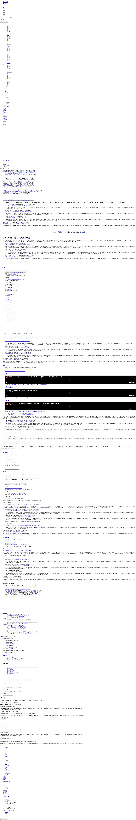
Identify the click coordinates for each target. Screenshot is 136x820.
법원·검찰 (8, 56)
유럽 (7, 69)
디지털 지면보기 (8, 770)
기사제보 (4, 109)
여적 (7, 27)
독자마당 (8, 31)
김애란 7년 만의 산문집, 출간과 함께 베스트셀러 (12, 577)
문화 (3, 9)
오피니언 (4, 3)
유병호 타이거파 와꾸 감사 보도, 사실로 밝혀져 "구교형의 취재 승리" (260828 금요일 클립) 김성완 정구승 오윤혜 (26, 384)
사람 (5, 91)
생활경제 (8, 49)
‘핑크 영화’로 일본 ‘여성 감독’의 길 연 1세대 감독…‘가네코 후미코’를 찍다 (19, 368)
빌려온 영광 (7, 299)
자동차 (8, 48)
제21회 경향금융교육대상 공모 (12, 665)
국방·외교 (8, 37)
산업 (7, 45)
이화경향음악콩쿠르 (10, 669)
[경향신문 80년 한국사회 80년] (10, 543)
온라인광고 (5, 778)
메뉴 (3, 15)
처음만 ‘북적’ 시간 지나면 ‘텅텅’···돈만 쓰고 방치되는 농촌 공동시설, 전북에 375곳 (18, 182)
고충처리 (4, 782)
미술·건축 (8, 81)
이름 (1, 697)
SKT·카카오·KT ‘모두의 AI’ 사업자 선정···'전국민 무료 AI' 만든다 (17, 347)
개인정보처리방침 (8, 800)
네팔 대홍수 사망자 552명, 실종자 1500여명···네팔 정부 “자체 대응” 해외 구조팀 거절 (20, 172)
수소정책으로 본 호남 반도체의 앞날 (11, 284)
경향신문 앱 (5, 115)
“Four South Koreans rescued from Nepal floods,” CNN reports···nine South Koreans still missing (23, 631)
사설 (7, 26)
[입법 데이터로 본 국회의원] (10, 542)
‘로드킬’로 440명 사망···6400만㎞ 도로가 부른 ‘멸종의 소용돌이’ (17, 559)
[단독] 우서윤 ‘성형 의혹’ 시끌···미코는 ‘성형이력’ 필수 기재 (18, 615)
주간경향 (4, 118)
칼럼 (7, 29)
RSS (3, 111)
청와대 (8, 35)
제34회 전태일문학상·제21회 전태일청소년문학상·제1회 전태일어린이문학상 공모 (22, 667)
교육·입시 (8, 57)
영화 (7, 83)
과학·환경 (6, 88)
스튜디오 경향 (7, 102)
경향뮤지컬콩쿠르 (10, 671)
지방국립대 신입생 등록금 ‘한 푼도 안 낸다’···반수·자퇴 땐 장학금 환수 (16, 193)
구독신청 (4, 108)
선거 (7, 39)
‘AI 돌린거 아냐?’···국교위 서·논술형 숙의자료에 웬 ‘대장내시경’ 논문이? (19, 427)
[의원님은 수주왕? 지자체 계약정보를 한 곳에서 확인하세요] (16, 544)
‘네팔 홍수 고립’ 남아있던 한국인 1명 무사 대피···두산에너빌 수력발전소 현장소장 (20, 595)
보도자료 (4, 112)
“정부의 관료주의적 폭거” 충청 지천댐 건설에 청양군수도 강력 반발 (17, 341)
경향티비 (6, 101)
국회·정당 (8, 36)
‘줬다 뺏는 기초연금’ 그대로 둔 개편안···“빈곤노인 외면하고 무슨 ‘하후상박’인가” (18, 414)
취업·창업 (8, 50)
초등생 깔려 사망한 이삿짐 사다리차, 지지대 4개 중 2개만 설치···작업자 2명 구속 (18, 184)
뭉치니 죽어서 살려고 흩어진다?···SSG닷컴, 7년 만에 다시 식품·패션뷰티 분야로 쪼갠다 (19, 189)
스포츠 (6, 86)
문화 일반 (8, 85)
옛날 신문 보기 (7, 773)
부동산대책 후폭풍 (6, 165)
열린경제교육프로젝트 (11, 673)
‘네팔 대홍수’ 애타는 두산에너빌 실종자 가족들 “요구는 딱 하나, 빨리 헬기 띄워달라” (20, 174)
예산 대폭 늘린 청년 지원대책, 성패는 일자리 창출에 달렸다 (17, 269)
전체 (7, 54)
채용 (3, 780)
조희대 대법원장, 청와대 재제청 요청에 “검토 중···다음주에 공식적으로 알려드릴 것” (18, 200)
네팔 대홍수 (5, 166)
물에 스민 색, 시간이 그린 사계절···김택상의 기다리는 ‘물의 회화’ (17, 565)
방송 (7, 84)
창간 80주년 (1, 1)
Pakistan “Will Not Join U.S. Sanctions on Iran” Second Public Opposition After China (21, 633)
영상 (5, 94)
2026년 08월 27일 (8, 309)
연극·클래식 (9, 77)
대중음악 (8, 82)
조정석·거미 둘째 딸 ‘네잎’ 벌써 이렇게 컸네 (15, 617)
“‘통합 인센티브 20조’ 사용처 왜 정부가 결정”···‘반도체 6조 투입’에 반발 (16, 223)
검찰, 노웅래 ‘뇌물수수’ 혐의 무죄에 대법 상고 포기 (14, 250)
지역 (5, 87)
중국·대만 (8, 68)
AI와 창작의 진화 (8, 289)
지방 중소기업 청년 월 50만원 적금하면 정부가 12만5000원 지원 (14, 531)
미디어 (8, 60)
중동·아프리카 (9, 72)
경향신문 (5, 1)
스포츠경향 (5, 117)
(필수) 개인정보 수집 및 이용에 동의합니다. (10, 702)
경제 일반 (8, 51)
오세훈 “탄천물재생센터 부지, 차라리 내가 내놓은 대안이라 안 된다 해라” (16, 238)
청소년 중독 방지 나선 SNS (10, 274)
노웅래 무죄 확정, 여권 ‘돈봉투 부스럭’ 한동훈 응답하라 (17, 623)
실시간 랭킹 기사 (6, 106)
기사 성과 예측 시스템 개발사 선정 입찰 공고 (15, 658)
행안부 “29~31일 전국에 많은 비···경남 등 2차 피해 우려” (15, 217)
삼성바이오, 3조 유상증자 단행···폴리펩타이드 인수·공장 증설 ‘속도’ (18, 211)
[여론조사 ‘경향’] (8, 540)
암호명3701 (8, 648)
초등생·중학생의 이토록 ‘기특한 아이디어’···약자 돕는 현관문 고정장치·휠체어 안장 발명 (21, 510)
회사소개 (4, 776)
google (4, 125)
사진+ (6, 96)
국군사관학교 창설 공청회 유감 (10, 294)
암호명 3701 (7, 103)
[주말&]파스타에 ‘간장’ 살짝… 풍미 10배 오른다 (16, 626)
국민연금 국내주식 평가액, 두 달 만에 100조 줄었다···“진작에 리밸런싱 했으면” (19, 421)
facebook (4, 121)
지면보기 (4, 110)
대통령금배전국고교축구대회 (12, 672)
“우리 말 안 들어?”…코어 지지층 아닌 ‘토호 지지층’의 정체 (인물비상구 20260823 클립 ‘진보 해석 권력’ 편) (24, 411)
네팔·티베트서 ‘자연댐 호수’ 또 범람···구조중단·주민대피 (15, 173)
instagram (4, 124)
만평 (7, 30)
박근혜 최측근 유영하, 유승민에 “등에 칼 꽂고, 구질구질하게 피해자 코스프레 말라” (22, 622)
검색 (3, 13)
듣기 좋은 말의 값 (8, 304)
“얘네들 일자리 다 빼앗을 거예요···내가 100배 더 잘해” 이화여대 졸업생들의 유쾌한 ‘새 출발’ (22, 525)
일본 (7, 67)
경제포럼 (8, 674)
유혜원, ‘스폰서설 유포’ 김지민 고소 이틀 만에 (15, 616)
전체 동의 (3, 698)
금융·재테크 (9, 44)
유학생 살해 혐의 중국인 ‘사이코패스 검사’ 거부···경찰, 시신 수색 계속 (18, 353)
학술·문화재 (9, 78)
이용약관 (6, 799)
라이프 (4, 10)
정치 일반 (8, 40)
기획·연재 (6, 99)
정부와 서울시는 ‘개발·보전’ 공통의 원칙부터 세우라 (14, 279)
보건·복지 (8, 59)
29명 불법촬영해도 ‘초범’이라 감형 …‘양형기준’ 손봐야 (15, 371)
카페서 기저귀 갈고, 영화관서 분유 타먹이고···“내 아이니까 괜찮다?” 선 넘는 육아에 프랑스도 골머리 (21, 504)
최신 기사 (4, 105)
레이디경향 (5, 119)
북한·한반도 (9, 38)
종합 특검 (4, 164)
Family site (4, 784)
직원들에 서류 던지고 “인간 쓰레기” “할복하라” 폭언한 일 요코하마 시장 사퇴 (19, 516)
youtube (4, 122)
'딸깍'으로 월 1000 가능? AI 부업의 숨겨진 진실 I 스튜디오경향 (16, 397)
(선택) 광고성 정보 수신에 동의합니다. (9, 711)
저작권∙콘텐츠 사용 (6, 781)
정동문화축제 (9, 668)
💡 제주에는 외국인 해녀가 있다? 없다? (12, 469)
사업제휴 (4, 779)
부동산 (8, 47)
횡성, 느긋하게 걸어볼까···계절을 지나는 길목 (13, 571)
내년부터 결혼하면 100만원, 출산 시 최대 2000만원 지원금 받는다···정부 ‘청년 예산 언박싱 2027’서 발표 (22, 191)
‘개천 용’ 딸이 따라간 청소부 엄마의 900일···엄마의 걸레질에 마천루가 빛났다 (17, 550)
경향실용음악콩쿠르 (10, 670)
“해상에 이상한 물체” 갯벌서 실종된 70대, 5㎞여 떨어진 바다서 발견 (17, 589)
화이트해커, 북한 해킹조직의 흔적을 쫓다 (12, 436)
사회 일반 (8, 63)
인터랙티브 (7, 97)
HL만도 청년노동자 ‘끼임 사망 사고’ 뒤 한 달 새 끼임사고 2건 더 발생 (18, 244)
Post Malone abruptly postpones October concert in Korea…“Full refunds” (19, 632)
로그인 (4, 12)
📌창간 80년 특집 (6, 160)
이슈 (5, 98)
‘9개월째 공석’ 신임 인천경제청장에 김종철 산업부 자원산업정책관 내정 (17, 359)
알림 (3, 113)
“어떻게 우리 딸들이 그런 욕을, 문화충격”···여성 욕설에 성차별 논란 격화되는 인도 (18, 186)
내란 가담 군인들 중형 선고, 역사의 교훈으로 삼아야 (15, 272)
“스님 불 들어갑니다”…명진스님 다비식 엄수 (13, 488)
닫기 (1, 694)
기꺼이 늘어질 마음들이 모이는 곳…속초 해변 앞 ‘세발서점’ (16, 493)
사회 (3, 7)
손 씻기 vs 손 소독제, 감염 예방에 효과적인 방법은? (16, 628)
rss (5, 816)
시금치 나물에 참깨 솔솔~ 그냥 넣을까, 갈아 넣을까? (16, 627)
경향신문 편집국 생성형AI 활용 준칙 (13, 659)
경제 (3, 41)
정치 (3, 4)
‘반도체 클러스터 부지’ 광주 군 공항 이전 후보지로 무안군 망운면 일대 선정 (17, 334)
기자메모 (8, 28)
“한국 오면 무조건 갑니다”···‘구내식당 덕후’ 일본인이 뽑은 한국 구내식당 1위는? (20, 179)
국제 (3, 8)
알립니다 (5, 655)
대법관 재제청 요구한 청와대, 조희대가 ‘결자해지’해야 (16, 271)
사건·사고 (8, 55)
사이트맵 (6, 801)
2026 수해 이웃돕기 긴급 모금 (12, 657)
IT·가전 (8, 46)
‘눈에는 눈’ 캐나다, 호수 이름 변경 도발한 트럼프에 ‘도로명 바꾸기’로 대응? (19, 256)
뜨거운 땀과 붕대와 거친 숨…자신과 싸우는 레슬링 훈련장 (16, 483)
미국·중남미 (9, 66)
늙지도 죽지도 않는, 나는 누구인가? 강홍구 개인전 (14, 498)
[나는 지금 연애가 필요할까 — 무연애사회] (13, 539)
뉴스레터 (6, 93)
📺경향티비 (5, 161)
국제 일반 (8, 73)
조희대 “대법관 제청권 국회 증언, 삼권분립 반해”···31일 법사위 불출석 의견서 (19, 205)
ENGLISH (6, 92)
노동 (7, 58)
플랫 (5, 95)
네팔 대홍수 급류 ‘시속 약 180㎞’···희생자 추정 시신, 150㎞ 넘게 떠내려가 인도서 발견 (19, 171)
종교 (7, 79)
